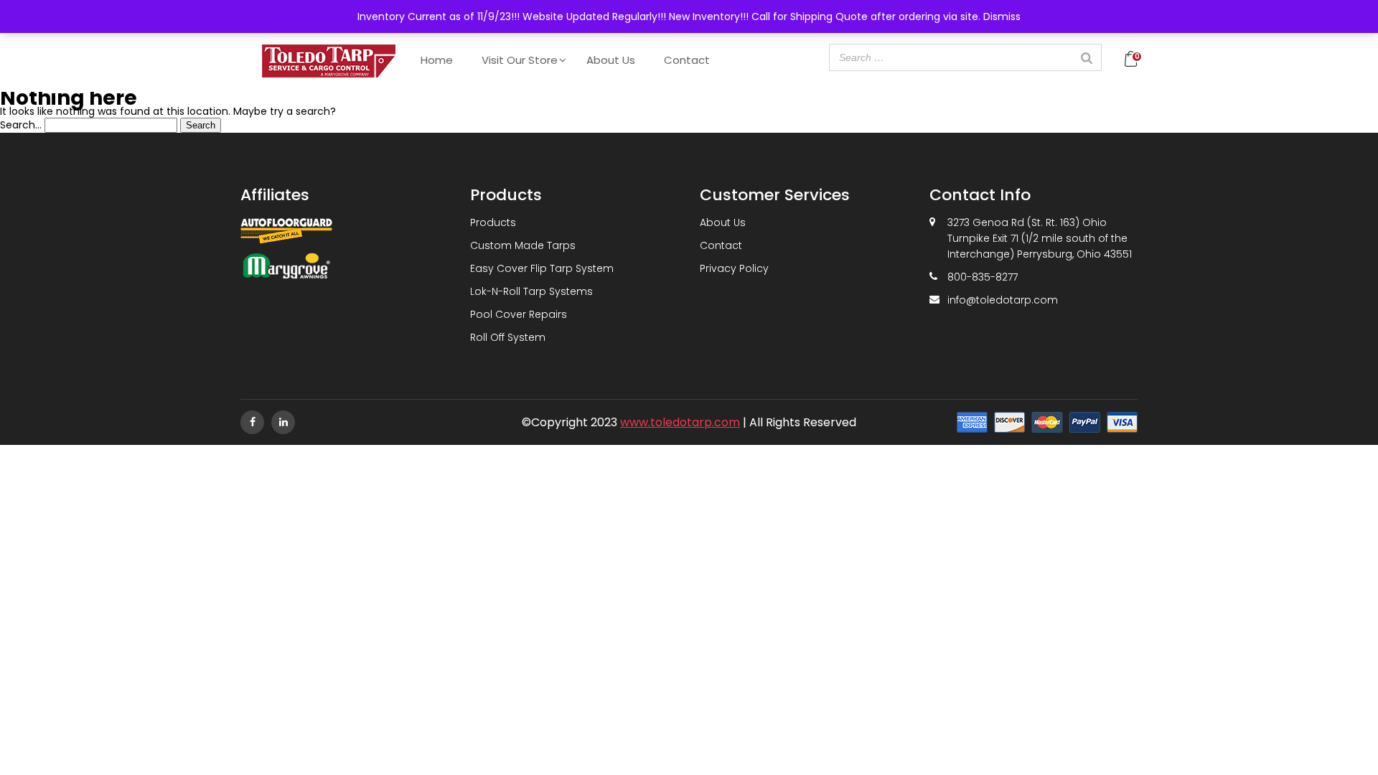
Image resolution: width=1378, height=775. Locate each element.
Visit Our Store (520, 59)
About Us (610, 59)
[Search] (1086, 57)
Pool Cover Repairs (518, 314)
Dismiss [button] (1002, 16)
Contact (687, 59)
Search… (21, 125)
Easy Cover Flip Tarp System (542, 268)
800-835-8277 (982, 277)
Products (493, 222)
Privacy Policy (734, 268)
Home (437, 59)
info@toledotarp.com (1002, 300)
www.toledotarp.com (680, 422)
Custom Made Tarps (523, 245)
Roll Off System (507, 337)
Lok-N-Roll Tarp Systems (531, 291)
